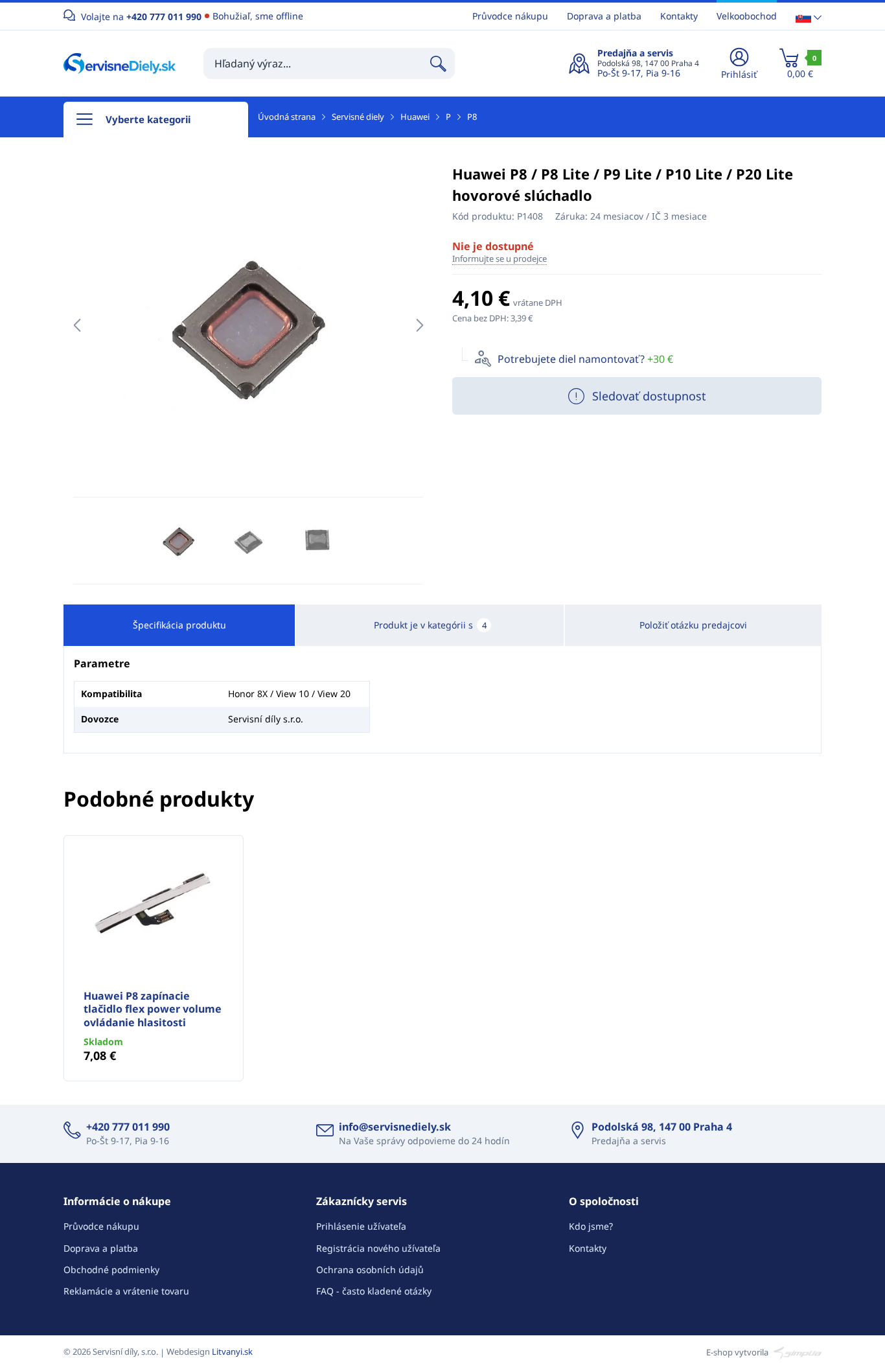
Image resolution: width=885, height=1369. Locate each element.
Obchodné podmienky (111, 1269)
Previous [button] (76, 325)
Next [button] (419, 325)
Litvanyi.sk (232, 1351)
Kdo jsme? (591, 1226)
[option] (248, 325)
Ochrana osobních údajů (370, 1269)
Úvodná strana (287, 116)
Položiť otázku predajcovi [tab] (693, 625)
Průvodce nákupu (510, 16)
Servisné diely (358, 116)
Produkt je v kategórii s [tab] (430, 625)
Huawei (415, 116)
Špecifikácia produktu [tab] (179, 625)
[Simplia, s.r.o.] (796, 1351)
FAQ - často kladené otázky (373, 1291)
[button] (809, 16)
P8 (472, 116)
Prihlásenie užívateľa (361, 1226)
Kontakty (679, 16)
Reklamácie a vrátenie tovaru (126, 1291)
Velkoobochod (747, 16)
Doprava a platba (604, 16)
